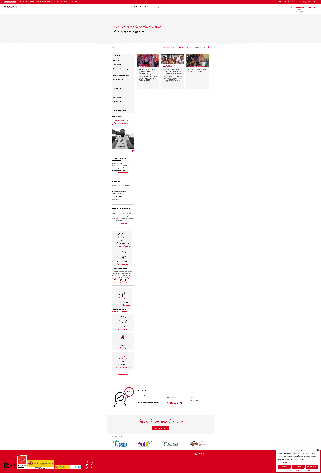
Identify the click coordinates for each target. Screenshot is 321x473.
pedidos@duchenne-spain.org (146, 395)
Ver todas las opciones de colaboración (123, 373)
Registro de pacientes (10, 1)
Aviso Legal (309, 470)
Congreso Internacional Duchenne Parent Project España (53, 1)
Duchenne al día (118, 84)
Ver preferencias (312, 466)
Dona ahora (160, 428)
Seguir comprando (168, 47)
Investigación (117, 64)
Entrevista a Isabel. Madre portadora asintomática (197, 70)
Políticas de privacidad (50, 452)
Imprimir (205, 47)
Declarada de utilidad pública (202, 454)
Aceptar (284, 466)
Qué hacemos (149, 7)
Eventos (32, 1)
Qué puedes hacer (163, 7)
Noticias (175, 7)
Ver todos (133, 151)
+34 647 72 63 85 (284, 1)
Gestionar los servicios (284, 462)
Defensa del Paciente (119, 88)
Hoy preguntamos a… (119, 92)
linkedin (306, 2)
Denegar (298, 466)
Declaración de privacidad (300, 470)
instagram (300, 2)
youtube (303, 2)
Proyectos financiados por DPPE (121, 69)
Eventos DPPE (117, 101)
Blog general (167, 66)
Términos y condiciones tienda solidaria (22, 452)
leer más (142, 86)
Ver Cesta (184, 47)
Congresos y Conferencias (121, 75)
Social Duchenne (118, 97)
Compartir (197, 47)
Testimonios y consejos (195, 66)
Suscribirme (123, 224)
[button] (317, 450)
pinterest (309, 2)
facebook (297, 2)
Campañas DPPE (118, 106)
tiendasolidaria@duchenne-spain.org (148, 402)
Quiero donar (299, 7)
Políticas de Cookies (289, 470)
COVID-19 (116, 60)
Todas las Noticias (118, 55)
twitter (293, 2)
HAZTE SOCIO (312, 7)
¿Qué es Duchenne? (135, 7)
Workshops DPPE (143, 66)
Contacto (74, 1)
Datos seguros (38, 452)
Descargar (123, 174)
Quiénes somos (23, 1)
